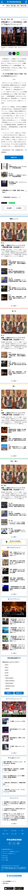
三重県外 (7, 688)
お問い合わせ (5, 855)
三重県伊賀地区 (9, 683)
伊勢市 (6, 665)
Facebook (9, 843)
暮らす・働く (24, 5)
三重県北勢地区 (9, 678)
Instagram (18, 843)
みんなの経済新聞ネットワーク (14, 876)
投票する (9, 693)
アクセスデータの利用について (8, 853)
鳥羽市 (6, 667)
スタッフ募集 (5, 860)
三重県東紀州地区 (10, 686)
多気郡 (6, 672)
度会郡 (6, 675)
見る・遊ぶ (13, 5)
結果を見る (19, 693)
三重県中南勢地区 (10, 680)
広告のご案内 (5, 857)
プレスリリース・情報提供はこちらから (10, 851)
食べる (8, 5)
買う (18, 5)
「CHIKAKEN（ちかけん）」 (10, 197)
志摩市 (6, 670)
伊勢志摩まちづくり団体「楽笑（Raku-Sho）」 (13, 191)
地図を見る (14, 157)
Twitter (14, 843)
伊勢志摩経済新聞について (7, 849)
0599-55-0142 (5, 68)
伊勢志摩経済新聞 (13, 2)
